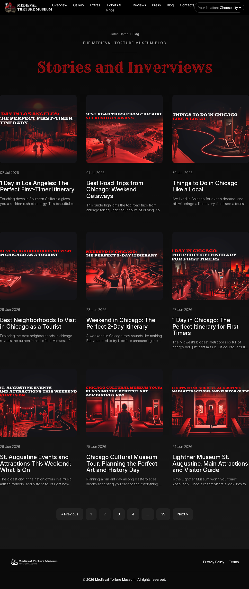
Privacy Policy (213, 561)
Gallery (78, 5)
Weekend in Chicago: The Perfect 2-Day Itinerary (120, 323)
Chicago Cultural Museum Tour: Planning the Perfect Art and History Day (121, 463)
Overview (59, 5)
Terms (234, 561)
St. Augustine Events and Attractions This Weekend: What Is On (35, 463)
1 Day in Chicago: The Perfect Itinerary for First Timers (205, 326)
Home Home (119, 34)
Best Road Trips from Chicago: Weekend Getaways (114, 189)
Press (156, 5)
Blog (170, 5)
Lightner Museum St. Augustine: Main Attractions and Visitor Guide (210, 463)
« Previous (69, 514)
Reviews (139, 5)
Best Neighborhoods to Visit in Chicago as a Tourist (38, 323)
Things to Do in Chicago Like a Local (205, 186)
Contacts (187, 5)
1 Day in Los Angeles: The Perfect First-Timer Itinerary (37, 186)
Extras (95, 5)
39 (163, 514)
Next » (183, 514)
